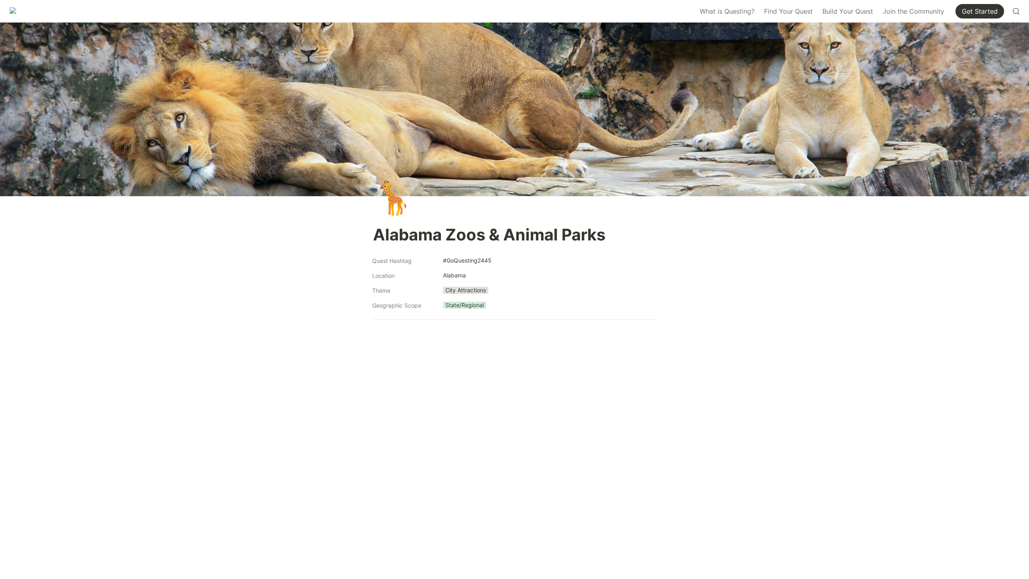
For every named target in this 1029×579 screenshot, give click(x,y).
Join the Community (913, 11)
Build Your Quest (847, 11)
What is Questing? (727, 11)
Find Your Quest (788, 11)
